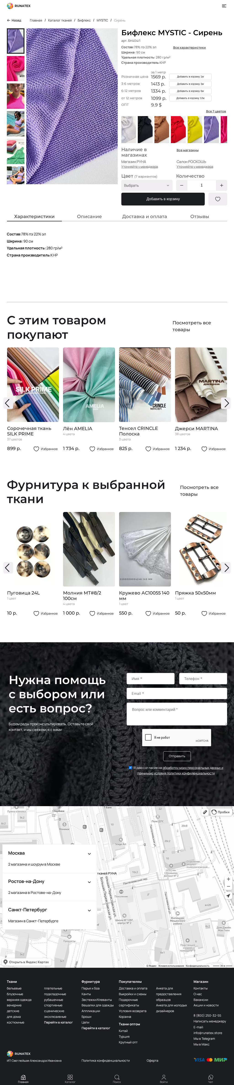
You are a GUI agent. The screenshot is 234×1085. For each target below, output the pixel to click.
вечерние (14, 1005)
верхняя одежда (19, 999)
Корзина (125, 1016)
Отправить (177, 756)
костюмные (15, 1022)
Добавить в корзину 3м (190, 84)
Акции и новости (206, 1005)
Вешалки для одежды (98, 1005)
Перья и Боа (91, 988)
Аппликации (91, 1011)
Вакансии (201, 999)
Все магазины (188, 150)
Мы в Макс (202, 1044)
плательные (53, 988)
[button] (8, 403)
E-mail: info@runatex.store (208, 1030)
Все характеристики (189, 47)
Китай (123, 1031)
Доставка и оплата (133, 988)
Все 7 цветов (216, 111)
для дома (14, 1016)
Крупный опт (128, 1042)
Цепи (85, 1022)
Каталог (70, 1082)
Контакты (200, 988)
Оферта (152, 1060)
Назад (16, 20)
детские (13, 1011)
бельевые (14, 988)
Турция (124, 1036)
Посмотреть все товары (192, 326)
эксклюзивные (55, 1016)
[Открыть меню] (224, 6)
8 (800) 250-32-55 (207, 1015)
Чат (210, 1082)
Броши (86, 1016)
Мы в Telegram (204, 1038)
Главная (23, 1082)
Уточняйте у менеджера (139, 166)
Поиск (117, 1082)
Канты (86, 994)
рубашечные (53, 999)
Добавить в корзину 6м (190, 91)
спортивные (53, 1005)
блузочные (15, 994)
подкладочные (55, 994)
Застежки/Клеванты (97, 999)
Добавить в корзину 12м (190, 98)
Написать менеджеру (210, 1021)
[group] (33, 399)
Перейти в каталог (58, 1022)
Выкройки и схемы (132, 994)
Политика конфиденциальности (106, 1060)
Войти (164, 1082)
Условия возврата (132, 1011)
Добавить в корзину (163, 199)
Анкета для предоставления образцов (168, 994)
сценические (54, 1011)
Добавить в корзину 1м (190, 76)
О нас (198, 994)
